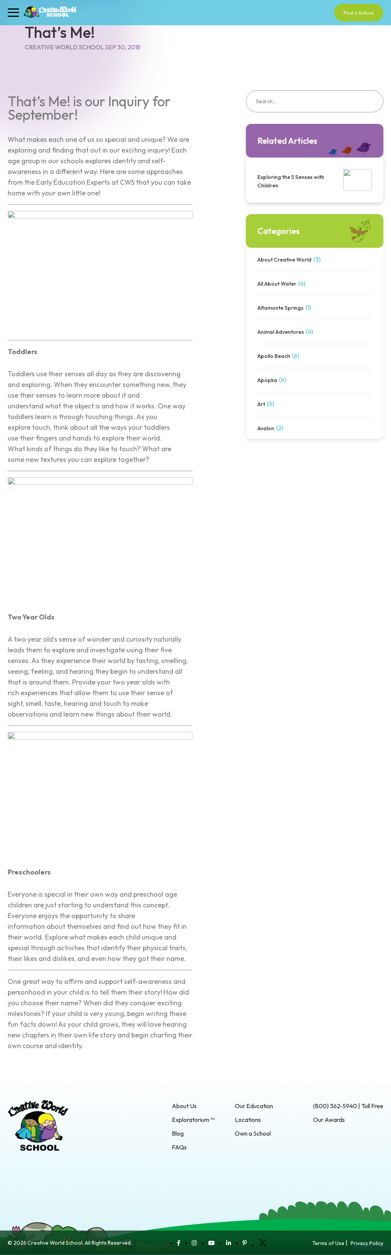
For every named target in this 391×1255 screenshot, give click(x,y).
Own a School (253, 1133)
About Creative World (284, 259)
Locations (248, 1119)
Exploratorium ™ (193, 1119)
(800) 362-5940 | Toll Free (348, 1106)
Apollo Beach (273, 356)
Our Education (254, 1106)
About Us (184, 1106)
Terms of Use (328, 1243)
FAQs (179, 1147)
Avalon (265, 428)
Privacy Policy (367, 1243)
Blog (178, 1133)
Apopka (267, 380)
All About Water (276, 283)
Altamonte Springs (280, 307)
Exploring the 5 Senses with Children (290, 181)
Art (261, 404)
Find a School (359, 13)
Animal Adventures (280, 331)
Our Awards (329, 1119)
